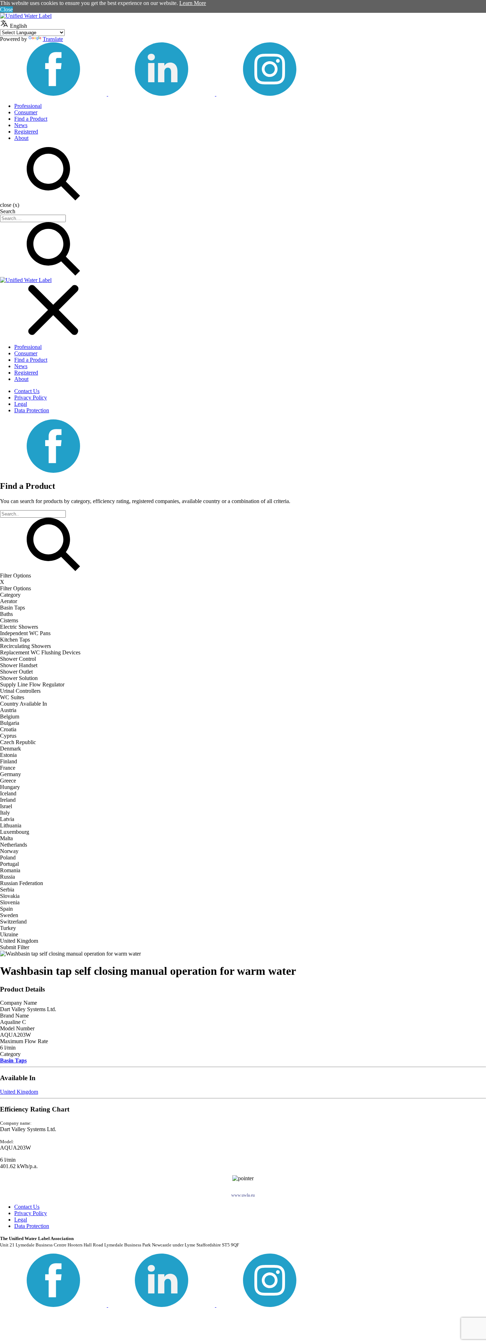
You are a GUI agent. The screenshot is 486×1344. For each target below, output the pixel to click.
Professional (28, 106)
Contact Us (26, 391)
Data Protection (31, 410)
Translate (53, 39)
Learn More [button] (192, 3)
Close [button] (6, 9)
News (20, 125)
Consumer (25, 112)
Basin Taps (13, 1060)
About (21, 138)
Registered (26, 132)
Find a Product (30, 119)
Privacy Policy (30, 397)
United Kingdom (19, 1092)
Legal (20, 404)
